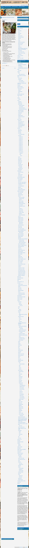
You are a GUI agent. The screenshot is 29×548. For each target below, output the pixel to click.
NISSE (20, 154)
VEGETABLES (19, 54)
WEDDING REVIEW (20, 479)
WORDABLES (20, 213)
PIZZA (19, 357)
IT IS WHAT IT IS (20, 184)
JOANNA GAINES (21, 404)
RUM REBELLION (21, 464)
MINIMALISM (19, 279)
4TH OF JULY (19, 129)
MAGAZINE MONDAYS (21, 231)
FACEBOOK (20, 381)
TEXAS (19, 474)
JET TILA (21, 390)
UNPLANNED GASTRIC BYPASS (23, 109)
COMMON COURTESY (20, 218)
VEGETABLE (20, 321)
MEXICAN (19, 352)
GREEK (19, 346)
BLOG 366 (19, 216)
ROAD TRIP (19, 473)
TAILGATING (20, 304)
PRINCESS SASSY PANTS (22, 203)
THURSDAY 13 (20, 208)
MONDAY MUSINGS (20, 236)
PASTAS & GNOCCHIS (20, 355)
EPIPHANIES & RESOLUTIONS (21, 183)
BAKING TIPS (19, 120)
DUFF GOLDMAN (21, 80)
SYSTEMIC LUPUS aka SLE (21, 116)
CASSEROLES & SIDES (21, 316)
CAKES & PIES (20, 327)
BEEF (19, 362)
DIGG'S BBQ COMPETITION (20, 94)
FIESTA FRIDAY (20, 226)
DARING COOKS (21, 223)
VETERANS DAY (20, 169)
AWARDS (19, 286)
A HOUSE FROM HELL (20, 63)
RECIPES (2, 6)
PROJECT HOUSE (20, 188)
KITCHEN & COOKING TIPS (21, 124)
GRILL (19, 347)
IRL (18, 96)
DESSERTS (19, 38)
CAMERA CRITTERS (20, 217)
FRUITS (19, 39)
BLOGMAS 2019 (21, 143)
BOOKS (20, 375)
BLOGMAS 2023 (21, 148)
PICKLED (19, 356)
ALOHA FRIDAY (20, 193)
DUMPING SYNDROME (21, 105)
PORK (19, 366)
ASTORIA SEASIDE (21, 468)
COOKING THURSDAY (20, 86)
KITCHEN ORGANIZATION (21, 125)
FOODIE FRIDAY (20, 227)
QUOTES (19, 173)
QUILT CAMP (19, 70)
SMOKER (20, 309)
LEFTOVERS (19, 351)
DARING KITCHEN (20, 221)
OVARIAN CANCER (20, 115)
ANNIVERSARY (20, 130)
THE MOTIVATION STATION (21, 294)
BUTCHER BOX (20, 376)
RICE (19, 320)
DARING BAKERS (21, 222)
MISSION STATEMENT (20, 290)
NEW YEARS (19, 163)
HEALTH (18, 100)
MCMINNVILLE (21, 469)
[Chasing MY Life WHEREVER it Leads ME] (14, 2)
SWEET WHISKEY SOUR (22, 74)
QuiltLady (8, 65)
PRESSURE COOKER (20, 360)
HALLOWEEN (19, 158)
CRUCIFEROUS (20, 434)
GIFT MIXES (21, 332)
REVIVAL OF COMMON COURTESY (22, 245)
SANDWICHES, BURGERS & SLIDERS (22, 418)
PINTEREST (20, 409)
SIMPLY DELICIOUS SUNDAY (22, 242)
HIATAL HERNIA (20, 104)
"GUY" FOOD (21, 305)
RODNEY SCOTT (21, 395)
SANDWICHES (20, 47)
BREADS (19, 34)
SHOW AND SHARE (20, 251)
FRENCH (19, 341)
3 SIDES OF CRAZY (20, 284)
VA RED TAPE (19, 482)
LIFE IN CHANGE (21, 106)
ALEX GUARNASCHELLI (22, 385)
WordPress (21, 547)
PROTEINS (19, 361)
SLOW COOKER (20, 50)
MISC (18, 280)
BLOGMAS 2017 (21, 140)
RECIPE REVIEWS (20, 370)
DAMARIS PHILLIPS (22, 386)
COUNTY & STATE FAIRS (21, 458)
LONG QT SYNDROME (20, 111)
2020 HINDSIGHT (20, 179)
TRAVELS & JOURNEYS (22, 6)
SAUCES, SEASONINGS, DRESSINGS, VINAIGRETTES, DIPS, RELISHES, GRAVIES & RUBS (22, 420)
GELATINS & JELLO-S (21, 337)
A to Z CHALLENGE (20, 192)
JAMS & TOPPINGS (20, 350)
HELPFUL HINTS (19, 119)
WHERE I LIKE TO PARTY (8, 6)
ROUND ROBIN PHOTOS (21, 246)
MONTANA (19, 465)
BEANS (20, 431)
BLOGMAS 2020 (21, 144)
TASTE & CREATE (19, 450)
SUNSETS (19, 444)
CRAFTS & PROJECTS (15, 6)
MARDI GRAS (19, 159)
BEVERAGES (19, 33)
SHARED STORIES (20, 174)
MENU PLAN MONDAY (21, 235)
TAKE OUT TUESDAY (20, 260)
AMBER (18, 69)
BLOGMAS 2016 (21, 139)
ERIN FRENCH (21, 415)
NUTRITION (19, 114)
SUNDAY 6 (19, 255)
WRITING (18, 483)
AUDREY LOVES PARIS (21, 197)
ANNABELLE (21, 153)
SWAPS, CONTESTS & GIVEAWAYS (21, 449)
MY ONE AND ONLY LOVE (20, 281)
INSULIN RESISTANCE (20, 110)
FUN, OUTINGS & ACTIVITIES (21, 459)
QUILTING (19, 90)
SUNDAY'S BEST (20, 256)
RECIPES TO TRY (19, 439)
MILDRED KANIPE (21, 470)
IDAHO (19, 460)
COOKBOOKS (19, 79)
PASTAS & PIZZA (20, 44)
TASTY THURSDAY (20, 261)
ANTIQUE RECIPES (21, 371)
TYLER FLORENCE (22, 396)
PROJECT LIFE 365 (19, 299)
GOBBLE (20, 400)
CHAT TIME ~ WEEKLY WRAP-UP (22, 182)
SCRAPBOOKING (20, 91)
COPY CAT (20, 379)
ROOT (19, 435)
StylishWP (26, 547)
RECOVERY (18, 440)
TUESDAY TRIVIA (21, 211)
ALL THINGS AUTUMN (21, 134)
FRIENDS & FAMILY (21, 399)
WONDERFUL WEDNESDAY (21, 275)
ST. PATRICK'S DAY (20, 164)
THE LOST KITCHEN (21, 414)
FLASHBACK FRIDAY (21, 198)
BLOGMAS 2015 (21, 138)
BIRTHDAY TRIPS (20, 454)
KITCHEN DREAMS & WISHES (21, 177)
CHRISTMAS (19, 135)
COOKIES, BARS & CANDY (22, 331)
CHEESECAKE (21, 328)
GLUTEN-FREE (20, 345)
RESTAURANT (20, 410)
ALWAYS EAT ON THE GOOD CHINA (22, 285)
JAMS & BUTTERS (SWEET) (21, 42)
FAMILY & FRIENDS (19, 95)
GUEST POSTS (20, 289)
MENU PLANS (19, 276)
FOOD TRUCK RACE (22, 389)
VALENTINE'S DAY (20, 168)
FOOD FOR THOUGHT (20, 172)
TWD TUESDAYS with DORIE (21, 270)
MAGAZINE (20, 405)
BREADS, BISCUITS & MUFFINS (22, 326)
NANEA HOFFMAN (21, 202)
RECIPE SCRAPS (21, 232)
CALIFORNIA (19, 455)
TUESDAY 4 (19, 266)
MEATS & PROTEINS (20, 43)
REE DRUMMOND (22, 394)
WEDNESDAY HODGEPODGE (21, 274)
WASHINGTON (20, 478)
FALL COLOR (20, 463)
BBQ (18, 308)
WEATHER (19, 445)
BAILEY (21, 155)
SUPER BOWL (19, 448)
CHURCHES (18, 85)
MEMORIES (19, 187)
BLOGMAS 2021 (21, 145)
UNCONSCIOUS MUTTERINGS (21, 271)
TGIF (19, 207)
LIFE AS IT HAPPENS (20, 178)
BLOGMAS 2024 (21, 149)
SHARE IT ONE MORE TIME (21, 250)
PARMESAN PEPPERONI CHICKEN (8, 17)
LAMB (19, 365)
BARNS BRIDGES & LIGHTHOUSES (21, 75)
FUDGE (20, 336)
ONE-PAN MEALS (19, 295)
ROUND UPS (19, 247)
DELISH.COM (20, 380)
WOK (18, 436)
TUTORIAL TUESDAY (21, 212)
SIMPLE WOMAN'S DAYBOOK (21, 252)
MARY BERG (21, 391)
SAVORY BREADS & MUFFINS (21, 422)
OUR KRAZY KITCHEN (21, 241)
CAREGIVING (19, 101)
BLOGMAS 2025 (21, 150)
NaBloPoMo (19, 237)
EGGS (19, 313)
